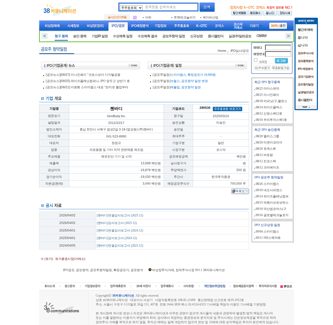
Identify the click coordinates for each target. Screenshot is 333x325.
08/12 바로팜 (264, 155)
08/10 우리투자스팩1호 (271, 120)
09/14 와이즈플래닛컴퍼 (272, 196)
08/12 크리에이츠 (267, 167)
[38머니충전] (278, 25)
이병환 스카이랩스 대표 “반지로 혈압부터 (99, 87)
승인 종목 (79, 36)
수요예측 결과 (147, 36)
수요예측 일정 (122, 36)
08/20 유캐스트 (266, 149)
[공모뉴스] (53, 75)
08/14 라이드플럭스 (269, 107)
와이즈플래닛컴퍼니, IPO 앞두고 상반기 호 (100, 81)
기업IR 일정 (100, 36)
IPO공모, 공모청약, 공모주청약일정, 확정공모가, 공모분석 (103, 270)
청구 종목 (61, 36)
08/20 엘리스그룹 (267, 136)
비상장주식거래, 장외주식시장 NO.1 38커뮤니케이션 (188, 270)
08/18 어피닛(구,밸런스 (271, 101)
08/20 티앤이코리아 (269, 142)
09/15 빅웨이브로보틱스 (272, 202)
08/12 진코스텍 (266, 161)
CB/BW (261, 36)
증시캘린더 (215, 36)
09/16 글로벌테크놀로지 (272, 215)
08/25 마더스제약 (267, 88)
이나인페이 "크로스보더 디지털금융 (95, 75)
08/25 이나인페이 (267, 95)
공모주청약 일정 (173, 36)
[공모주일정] (161, 75)
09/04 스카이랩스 (267, 231)
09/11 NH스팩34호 (268, 238)
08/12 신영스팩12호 (269, 113)
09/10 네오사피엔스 (269, 190)
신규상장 (196, 36)
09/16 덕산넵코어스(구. (271, 209)
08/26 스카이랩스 (267, 184)
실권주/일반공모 (240, 36)
